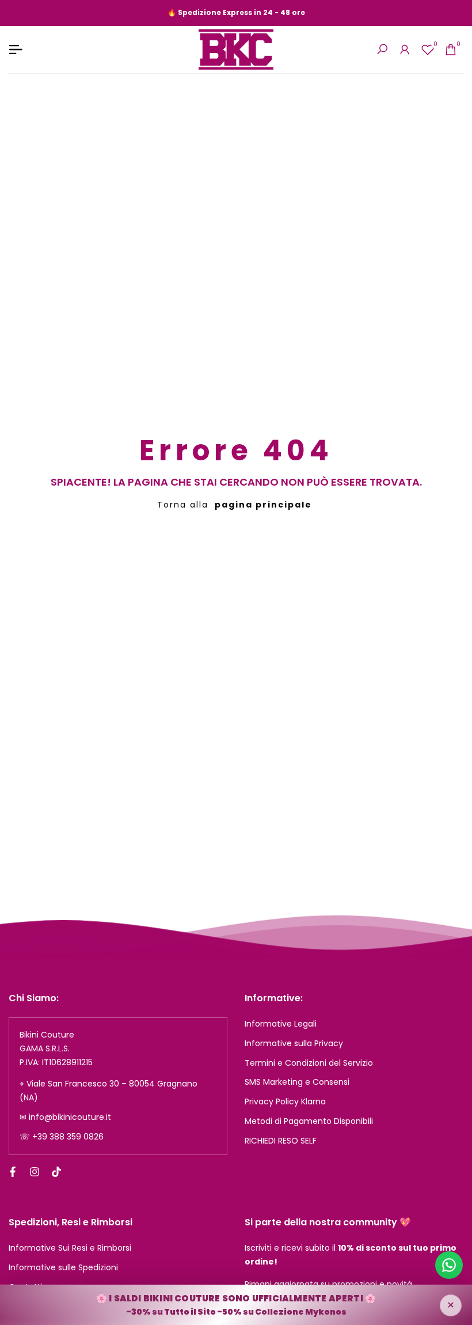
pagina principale (263, 504)
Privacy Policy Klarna (285, 1101)
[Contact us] (449, 1265)
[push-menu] (15, 49)
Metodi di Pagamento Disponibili (309, 1121)
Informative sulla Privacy (294, 1043)
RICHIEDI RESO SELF (281, 1140)
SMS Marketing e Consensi (297, 1082)
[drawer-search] (382, 49)
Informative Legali (281, 1023)
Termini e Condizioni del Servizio (309, 1063)
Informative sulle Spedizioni (63, 1267)
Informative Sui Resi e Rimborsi (70, 1248)
